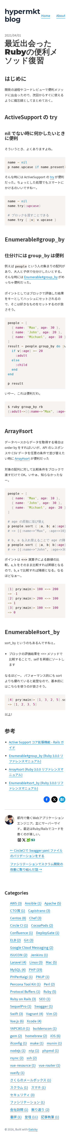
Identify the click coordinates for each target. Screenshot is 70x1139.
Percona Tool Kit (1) (25, 984)
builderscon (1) (45, 1028)
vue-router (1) (49, 1065)
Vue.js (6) (17, 1021)
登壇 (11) (31, 1117)
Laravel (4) (18, 962)
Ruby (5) (49, 991)
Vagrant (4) (34, 1013)
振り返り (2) (40, 1109)
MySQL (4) (18, 969)
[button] (54, 800)
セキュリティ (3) (22, 1094)
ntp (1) (34, 1050)
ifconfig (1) (18, 1043)
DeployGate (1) (47, 932)
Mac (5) (51, 962)
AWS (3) (16, 903)
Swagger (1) (43, 1006)
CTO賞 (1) (17, 910)
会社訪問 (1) (19, 1109)
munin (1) (54, 1043)
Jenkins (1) (39, 954)
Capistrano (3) (39, 910)
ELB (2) (15, 940)
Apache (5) (53, 903)
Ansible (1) (33, 903)
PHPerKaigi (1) (21, 976)
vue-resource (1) (23, 1065)
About (60, 15)
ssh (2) (32, 1058)
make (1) (37, 1043)
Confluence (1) (21, 932)
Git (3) (28, 940)
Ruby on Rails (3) (23, 999)
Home (45, 15)
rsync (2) (17, 1058)
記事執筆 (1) (50, 1117)
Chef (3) (35, 918)
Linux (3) (36, 962)
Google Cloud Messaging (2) (31, 947)
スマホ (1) (38, 1087)
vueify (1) (17, 1072)
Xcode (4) (34, 1021)
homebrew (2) (36, 1035)
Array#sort (22, 458)
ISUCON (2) (18, 954)
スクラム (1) (19, 1087)
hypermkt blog (22, 15)
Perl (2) (49, 984)
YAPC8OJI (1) (20, 1028)
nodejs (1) (17, 1050)
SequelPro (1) (20, 1006)
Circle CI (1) (19, 925)
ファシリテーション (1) (27, 1102)
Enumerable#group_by (41, 277)
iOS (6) (55, 1035)
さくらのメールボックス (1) (30, 1080)
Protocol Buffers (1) (25, 991)
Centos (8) (18, 918)
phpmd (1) (50, 1050)
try (52, 177)
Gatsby (33, 1129)
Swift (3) (16, 1013)
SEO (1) (44, 999)
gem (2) (16, 1035)
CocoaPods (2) (42, 925)
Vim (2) (51, 1013)
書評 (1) (16, 1117)
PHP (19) (35, 969)
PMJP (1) (42, 976)
